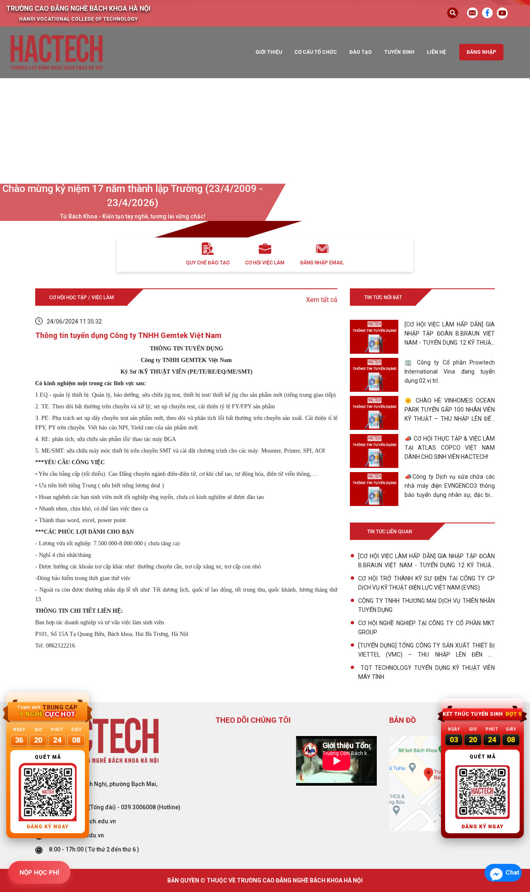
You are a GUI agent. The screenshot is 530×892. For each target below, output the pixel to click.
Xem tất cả (321, 300)
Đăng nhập (481, 52)
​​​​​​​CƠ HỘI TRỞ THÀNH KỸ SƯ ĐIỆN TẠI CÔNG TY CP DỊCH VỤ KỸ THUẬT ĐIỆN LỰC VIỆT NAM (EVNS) (426, 583)
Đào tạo (360, 52)
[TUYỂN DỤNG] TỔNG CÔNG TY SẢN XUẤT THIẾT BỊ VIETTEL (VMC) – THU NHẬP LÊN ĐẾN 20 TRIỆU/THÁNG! (426, 650)
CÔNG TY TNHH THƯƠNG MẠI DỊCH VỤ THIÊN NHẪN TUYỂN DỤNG (426, 605)
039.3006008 (138, 807)
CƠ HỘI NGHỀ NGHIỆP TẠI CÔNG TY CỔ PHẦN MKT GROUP (426, 627)
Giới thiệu (268, 52)
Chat (512, 872)
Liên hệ (436, 52)
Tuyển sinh (399, 52)
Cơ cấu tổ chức (315, 52)
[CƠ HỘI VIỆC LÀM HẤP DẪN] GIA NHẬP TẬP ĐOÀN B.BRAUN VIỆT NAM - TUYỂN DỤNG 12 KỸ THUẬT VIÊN (426, 561)
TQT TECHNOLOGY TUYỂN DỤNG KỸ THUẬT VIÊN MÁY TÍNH (426, 672)
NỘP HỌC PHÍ (39, 872)
